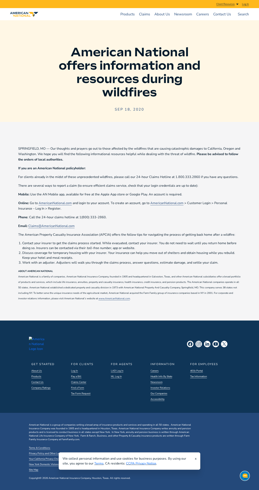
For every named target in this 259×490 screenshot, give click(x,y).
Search (243, 14)
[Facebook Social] (190, 344)
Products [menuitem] (127, 14)
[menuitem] (245, 4)
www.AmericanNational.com (114, 298)
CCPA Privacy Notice (141, 463)
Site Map (33, 469)
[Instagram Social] (198, 344)
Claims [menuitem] (144, 14)
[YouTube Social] (215, 344)
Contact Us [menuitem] (222, 14)
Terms (99, 463)
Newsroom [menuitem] (183, 14)
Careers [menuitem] (202, 14)
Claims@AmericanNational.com (51, 226)
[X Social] (224, 344)
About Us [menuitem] (162, 14)
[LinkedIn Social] (207, 344)
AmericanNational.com (55, 203)
